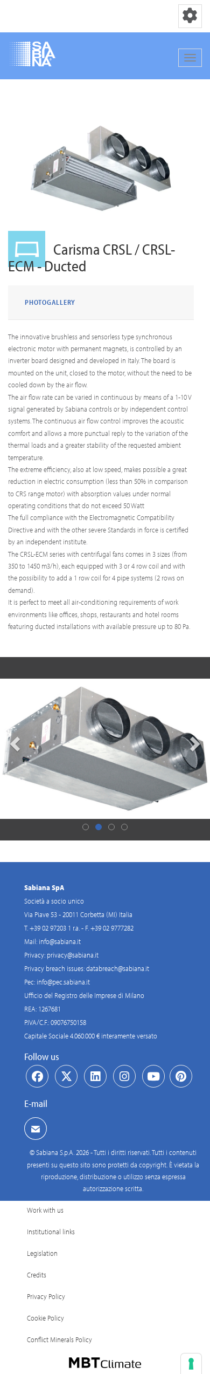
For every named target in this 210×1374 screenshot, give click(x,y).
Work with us (45, 1210)
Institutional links (51, 1231)
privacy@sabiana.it (73, 955)
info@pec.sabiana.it (63, 982)
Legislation (42, 1253)
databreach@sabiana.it (117, 968)
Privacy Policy (46, 1296)
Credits (36, 1275)
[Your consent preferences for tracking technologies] (191, 1364)
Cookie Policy (45, 1318)
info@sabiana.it (60, 941)
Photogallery (50, 302)
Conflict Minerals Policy (59, 1339)
